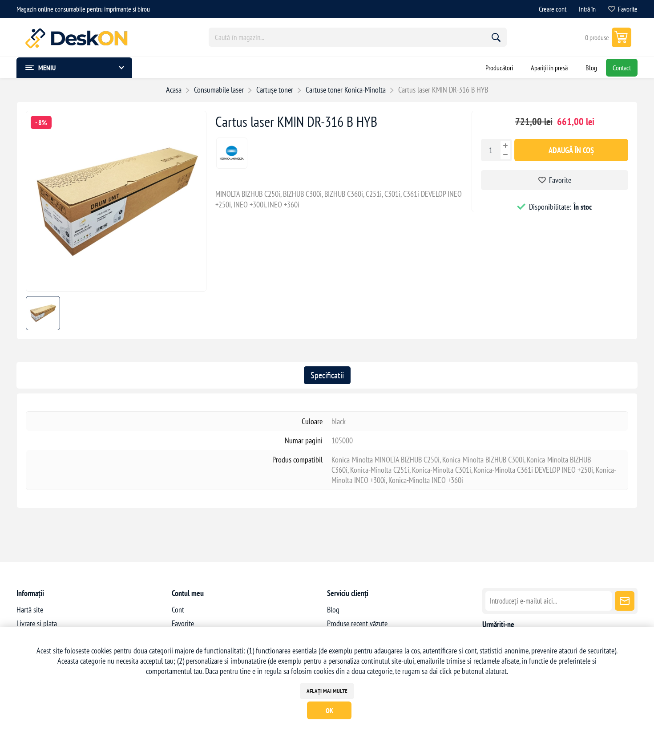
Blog (333, 609)
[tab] (327, 375)
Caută (496, 37)
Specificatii (327, 375)
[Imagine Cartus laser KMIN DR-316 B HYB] (116, 288)
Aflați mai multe (327, 691)
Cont (178, 609)
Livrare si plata (36, 623)
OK (329, 710)
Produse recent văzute (357, 623)
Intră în (587, 8)
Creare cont (552, 8)
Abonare (624, 601)
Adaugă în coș (571, 150)
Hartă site (29, 609)
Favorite (560, 180)
